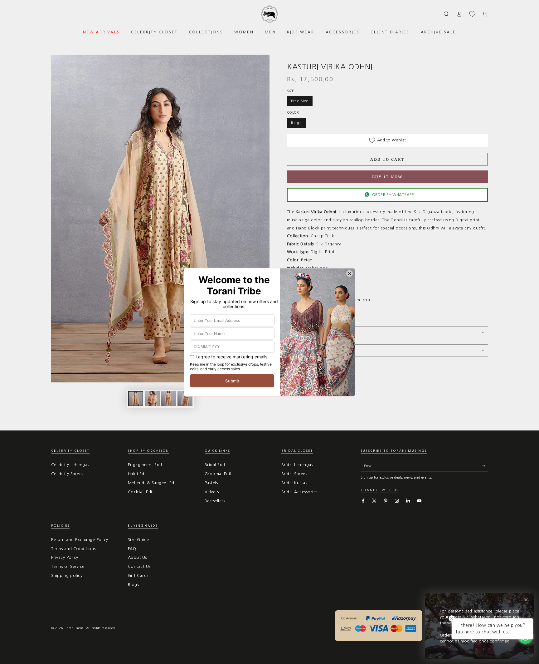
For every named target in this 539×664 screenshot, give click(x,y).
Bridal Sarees (294, 474)
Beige (296, 123)
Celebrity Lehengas (70, 465)
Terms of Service (68, 566)
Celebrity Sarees (67, 474)
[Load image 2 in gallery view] (152, 398)
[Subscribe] (485, 465)
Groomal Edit (218, 474)
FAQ (132, 549)
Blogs (133, 585)
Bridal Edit (215, 465)
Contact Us (139, 566)
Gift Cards (138, 575)
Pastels (211, 483)
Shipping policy (66, 575)
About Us (137, 557)
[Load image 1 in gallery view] (135, 398)
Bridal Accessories (299, 492)
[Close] (526, 599)
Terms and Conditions (73, 549)
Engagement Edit (145, 465)
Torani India (74, 628)
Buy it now (387, 177)
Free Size (299, 101)
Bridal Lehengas (297, 465)
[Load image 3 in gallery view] (168, 398)
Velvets (212, 492)
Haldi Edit (137, 474)
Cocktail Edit (141, 492)
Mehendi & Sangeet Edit (152, 483)
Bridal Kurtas (294, 483)
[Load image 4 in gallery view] (184, 398)
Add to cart (387, 159)
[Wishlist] (472, 14)
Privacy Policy (64, 557)
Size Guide (138, 540)
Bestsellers (215, 501)
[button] (446, 13)
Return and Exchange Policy (79, 540)
